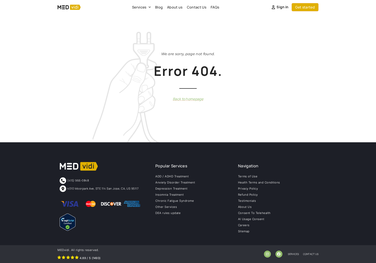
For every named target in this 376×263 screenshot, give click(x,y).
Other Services (166, 207)
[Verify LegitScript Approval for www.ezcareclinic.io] (68, 229)
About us (175, 7)
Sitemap (244, 231)
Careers (244, 225)
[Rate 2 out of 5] (63, 258)
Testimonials (247, 200)
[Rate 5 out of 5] (77, 258)
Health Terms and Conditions (259, 182)
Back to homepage (188, 99)
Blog (159, 7)
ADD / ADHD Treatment (172, 176)
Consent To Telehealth (254, 213)
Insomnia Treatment (169, 194)
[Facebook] (278, 254)
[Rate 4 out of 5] (72, 258)
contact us (311, 254)
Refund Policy (248, 194)
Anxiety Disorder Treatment (175, 182)
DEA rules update (168, 213)
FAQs (215, 7)
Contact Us (196, 7)
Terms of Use (247, 176)
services (293, 254)
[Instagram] (267, 254)
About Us (245, 207)
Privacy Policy (248, 188)
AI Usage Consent (251, 219)
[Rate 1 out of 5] (59, 258)
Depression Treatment (171, 188)
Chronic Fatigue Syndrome (174, 200)
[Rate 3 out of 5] (68, 258)
